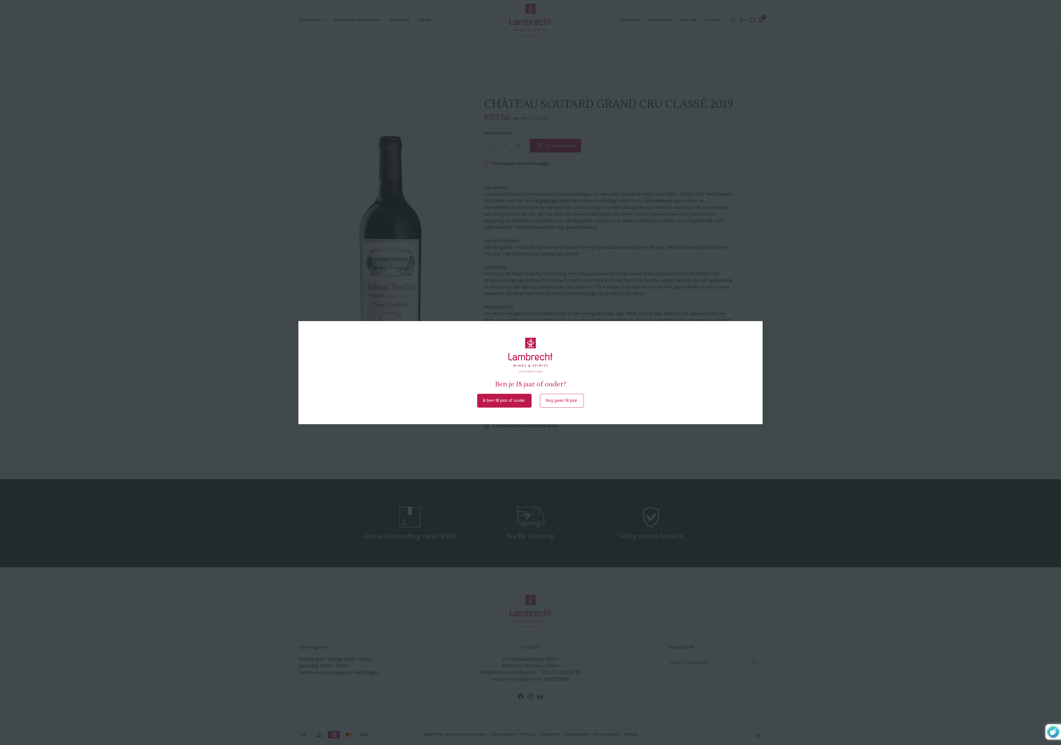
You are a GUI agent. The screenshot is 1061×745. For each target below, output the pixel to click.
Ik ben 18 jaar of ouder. (504, 400)
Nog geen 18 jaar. (562, 400)
